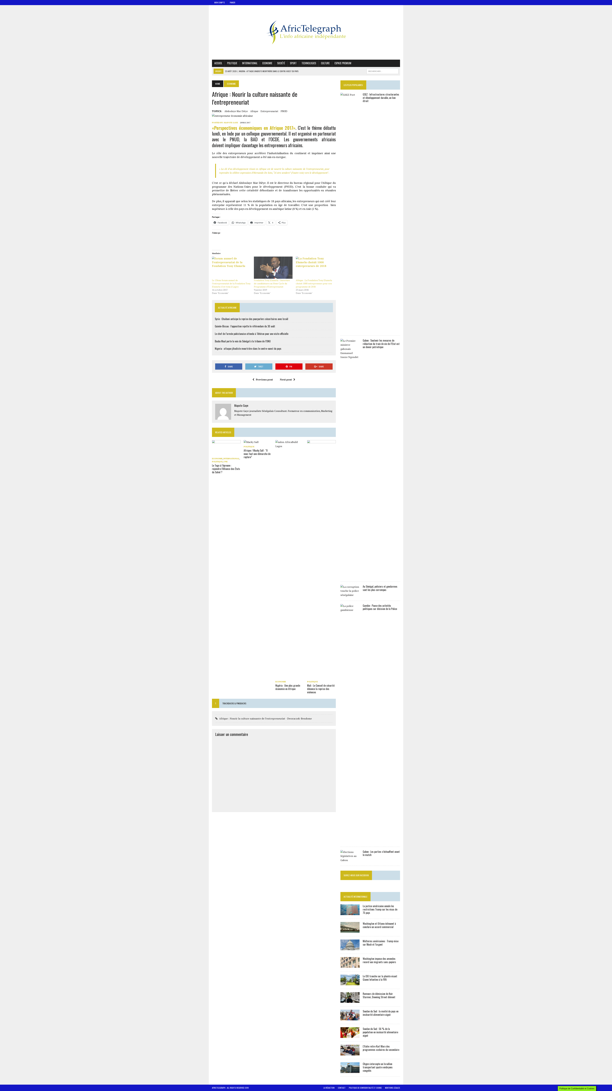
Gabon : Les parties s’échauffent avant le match (381, 853)
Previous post (264, 379)
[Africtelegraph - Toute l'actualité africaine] (306, 32)
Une (226, 461)
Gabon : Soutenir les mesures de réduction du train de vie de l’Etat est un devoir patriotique (381, 344)
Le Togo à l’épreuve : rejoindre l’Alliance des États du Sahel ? (226, 469)
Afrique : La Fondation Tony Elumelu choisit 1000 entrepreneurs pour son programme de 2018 (314, 283)
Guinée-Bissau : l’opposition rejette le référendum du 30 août (245, 326)
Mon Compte (219, 2)
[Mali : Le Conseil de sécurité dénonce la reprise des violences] (321, 677)
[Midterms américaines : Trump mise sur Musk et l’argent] (350, 948)
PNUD (284, 111)
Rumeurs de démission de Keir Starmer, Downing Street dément (379, 995)
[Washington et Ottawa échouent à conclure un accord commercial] (350, 930)
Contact (342, 1087)
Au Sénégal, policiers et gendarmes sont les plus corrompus (380, 588)
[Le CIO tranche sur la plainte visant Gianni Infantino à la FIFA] (350, 983)
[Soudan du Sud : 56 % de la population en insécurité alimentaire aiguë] (350, 1036)
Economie (267, 63)
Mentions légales (392, 1087)
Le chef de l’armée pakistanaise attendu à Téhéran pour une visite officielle (251, 334)
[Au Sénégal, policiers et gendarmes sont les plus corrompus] (350, 595)
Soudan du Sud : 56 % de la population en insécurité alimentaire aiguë (380, 1032)
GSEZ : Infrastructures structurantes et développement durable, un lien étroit (381, 97)
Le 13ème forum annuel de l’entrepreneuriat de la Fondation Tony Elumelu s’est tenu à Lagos (231, 283)
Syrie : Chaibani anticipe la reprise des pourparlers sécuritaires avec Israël (251, 319)
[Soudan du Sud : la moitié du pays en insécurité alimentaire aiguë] (350, 1018)
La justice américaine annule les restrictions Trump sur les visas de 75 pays (380, 909)
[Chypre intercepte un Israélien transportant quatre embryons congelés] (350, 1071)
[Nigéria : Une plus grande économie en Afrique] (289, 677)
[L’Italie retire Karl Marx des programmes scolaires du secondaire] (350, 1053)
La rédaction (329, 1087)
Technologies (309, 63)
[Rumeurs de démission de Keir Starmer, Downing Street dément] (350, 1001)
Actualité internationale (355, 896)
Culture (325, 63)
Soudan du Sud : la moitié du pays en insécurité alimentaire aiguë (380, 1013)
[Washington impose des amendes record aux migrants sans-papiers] (350, 965)
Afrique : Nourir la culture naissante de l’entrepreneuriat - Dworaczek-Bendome (265, 718)
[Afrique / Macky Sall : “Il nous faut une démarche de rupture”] (251, 442)
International (249, 63)
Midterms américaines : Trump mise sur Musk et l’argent (380, 942)
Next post (286, 379)
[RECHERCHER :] (382, 71)
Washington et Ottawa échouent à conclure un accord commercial (379, 925)
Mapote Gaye (231, 122)
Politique (232, 63)
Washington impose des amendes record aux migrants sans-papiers (379, 960)
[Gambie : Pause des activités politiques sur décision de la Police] (350, 841)
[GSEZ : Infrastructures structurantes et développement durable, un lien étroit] (350, 330)
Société (281, 63)
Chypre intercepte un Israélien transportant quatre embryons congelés (378, 1067)
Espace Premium (343, 63)
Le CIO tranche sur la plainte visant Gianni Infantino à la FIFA (380, 977)
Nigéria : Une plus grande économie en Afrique (287, 687)
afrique (254, 111)
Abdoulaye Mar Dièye (236, 111)
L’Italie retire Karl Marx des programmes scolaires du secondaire (381, 1048)
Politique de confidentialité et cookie (365, 1087)
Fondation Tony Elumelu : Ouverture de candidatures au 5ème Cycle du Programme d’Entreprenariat (272, 283)
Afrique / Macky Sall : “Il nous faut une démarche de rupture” (257, 454)
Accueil (218, 63)
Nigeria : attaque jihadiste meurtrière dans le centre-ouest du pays (248, 348)
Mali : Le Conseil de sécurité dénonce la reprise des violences (321, 689)
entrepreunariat (269, 111)
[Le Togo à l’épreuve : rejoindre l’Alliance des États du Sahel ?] (226, 454)
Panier (232, 2)
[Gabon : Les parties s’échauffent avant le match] (350, 860)
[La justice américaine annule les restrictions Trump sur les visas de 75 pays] (350, 913)
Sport (293, 63)
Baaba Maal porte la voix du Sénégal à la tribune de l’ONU (243, 341)
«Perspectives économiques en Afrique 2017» (253, 128)
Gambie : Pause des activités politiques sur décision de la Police (380, 607)
